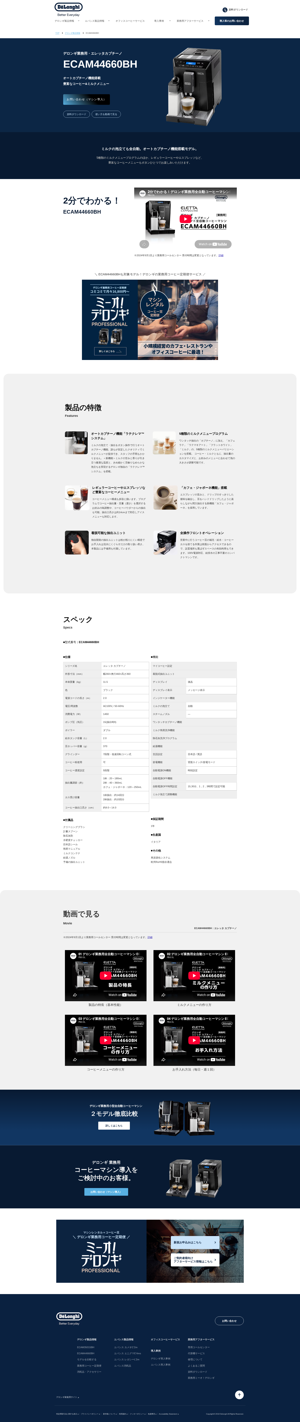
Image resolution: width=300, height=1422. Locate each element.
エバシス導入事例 (160, 1364)
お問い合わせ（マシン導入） (86, 99)
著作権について (108, 1414)
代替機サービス (196, 1353)
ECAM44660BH (85, 1353)
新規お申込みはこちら (188, 1242)
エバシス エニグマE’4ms (127, 1353)
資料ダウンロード (238, 9)
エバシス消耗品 (122, 1365)
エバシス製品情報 (94, 20)
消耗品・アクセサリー (89, 1371)
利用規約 (122, 1414)
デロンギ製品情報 (64, 20)
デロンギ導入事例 (160, 1358)
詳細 (221, 255)
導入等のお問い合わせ (232, 20)
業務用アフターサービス (190, 20)
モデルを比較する (87, 1359)
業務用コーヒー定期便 (89, 1365)
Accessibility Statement (168, 1414)
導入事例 (159, 20)
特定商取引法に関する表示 (66, 1414)
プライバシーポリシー (89, 1414)
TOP (57, 33)
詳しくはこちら (114, 1125)
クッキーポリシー (137, 1414)
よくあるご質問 (196, 1365)
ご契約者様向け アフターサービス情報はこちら (193, 1260)
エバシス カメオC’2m (126, 1347)
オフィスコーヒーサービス (130, 20)
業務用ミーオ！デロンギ (201, 1377)
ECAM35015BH (85, 1347)
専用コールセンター (199, 1347)
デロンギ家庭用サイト (66, 1397)
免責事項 (151, 1414)
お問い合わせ (229, 1320)
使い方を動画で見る (106, 114)
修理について (195, 1359)
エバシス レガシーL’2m (126, 1359)
